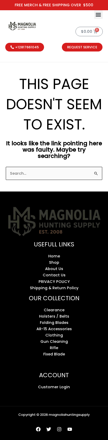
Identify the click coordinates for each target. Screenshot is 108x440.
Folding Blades (54, 322)
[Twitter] (48, 429)
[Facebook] (38, 429)
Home (54, 256)
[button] (98, 14)
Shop (54, 262)
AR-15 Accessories (54, 329)
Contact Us (54, 275)
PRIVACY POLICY (54, 281)
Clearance (54, 310)
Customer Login (54, 387)
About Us (54, 268)
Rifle (54, 347)
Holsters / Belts (54, 316)
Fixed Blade (54, 354)
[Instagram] (59, 429)
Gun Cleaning (54, 341)
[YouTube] (69, 429)
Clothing (54, 335)
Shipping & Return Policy (54, 288)
